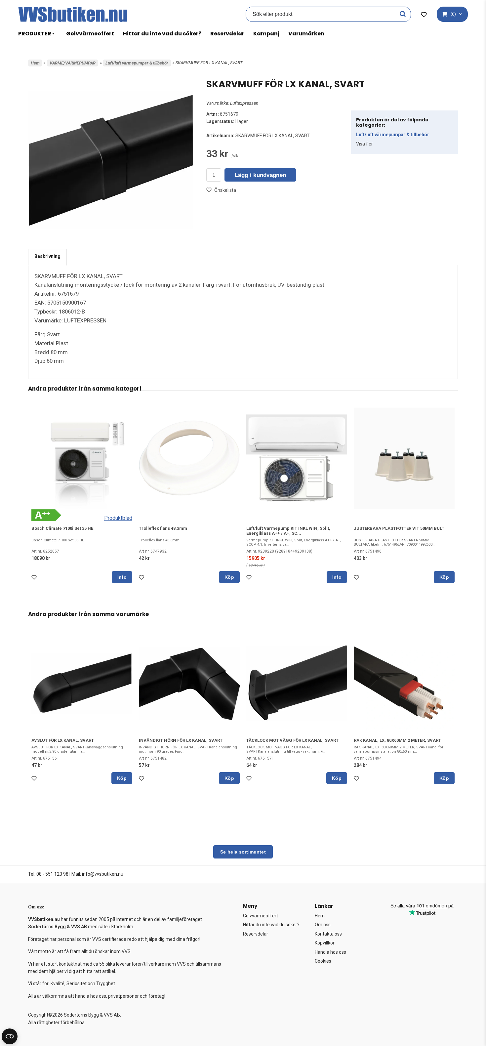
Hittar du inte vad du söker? (162, 33)
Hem (35, 63)
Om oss (323, 924)
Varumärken (306, 33)
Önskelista (225, 190)
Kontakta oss (328, 934)
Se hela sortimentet (243, 852)
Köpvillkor (325, 942)
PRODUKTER (34, 33)
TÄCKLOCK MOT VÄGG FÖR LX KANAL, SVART (292, 740)
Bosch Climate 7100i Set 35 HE (62, 528)
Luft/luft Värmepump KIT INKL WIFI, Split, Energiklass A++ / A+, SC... (288, 531)
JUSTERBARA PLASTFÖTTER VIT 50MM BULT (399, 528)
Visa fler (364, 143)
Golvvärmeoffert (90, 33)
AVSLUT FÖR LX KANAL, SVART (62, 740)
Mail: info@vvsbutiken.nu (97, 874)
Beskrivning (47, 256)
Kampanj (266, 33)
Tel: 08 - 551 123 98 (48, 874)
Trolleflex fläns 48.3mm (163, 528)
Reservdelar (227, 33)
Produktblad (118, 518)
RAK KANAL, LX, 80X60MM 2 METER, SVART (397, 740)
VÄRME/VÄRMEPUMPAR (73, 63)
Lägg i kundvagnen (260, 175)
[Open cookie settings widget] (10, 1036)
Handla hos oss (330, 952)
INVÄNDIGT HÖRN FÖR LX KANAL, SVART (181, 740)
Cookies (323, 961)
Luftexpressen (244, 103)
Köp (229, 577)
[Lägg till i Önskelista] (35, 579)
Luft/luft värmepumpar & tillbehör (136, 63)
